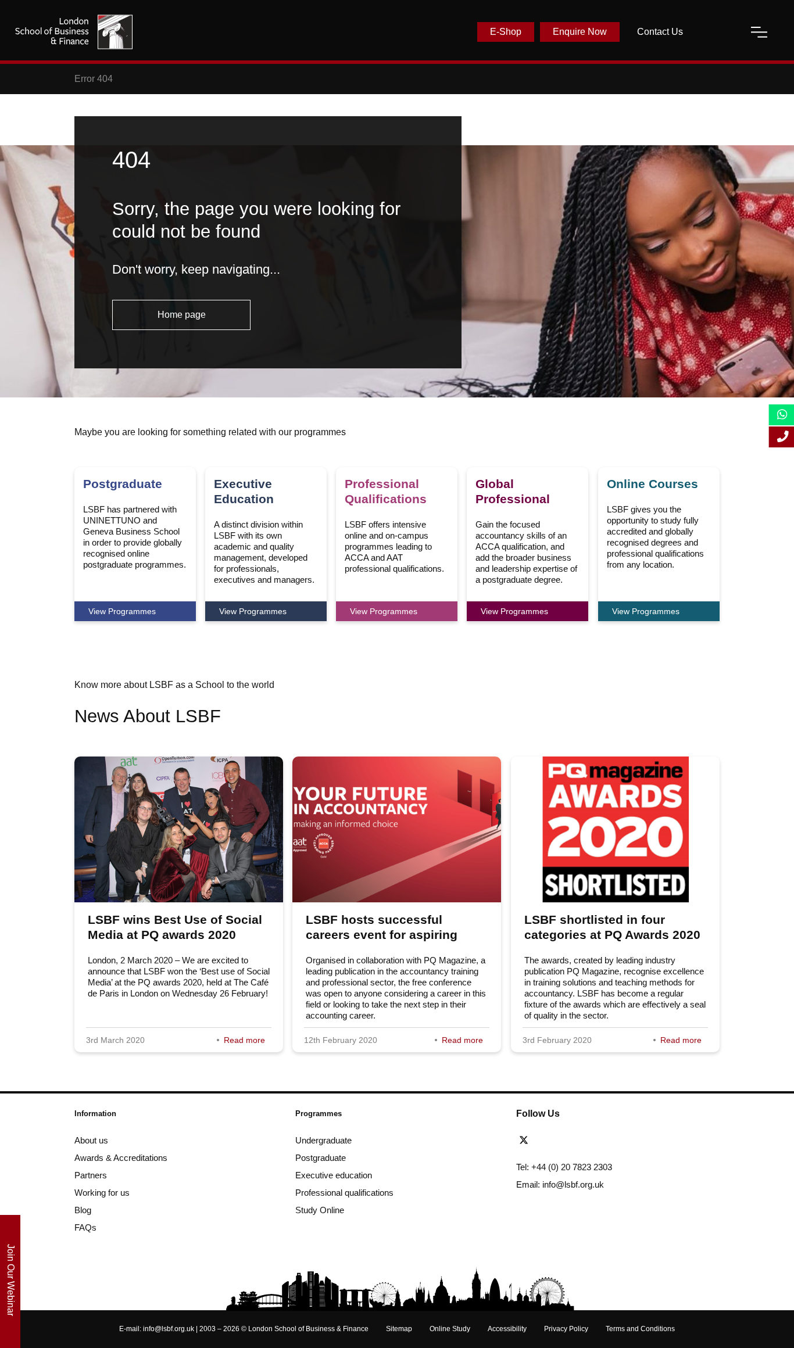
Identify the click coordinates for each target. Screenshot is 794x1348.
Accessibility (507, 1329)
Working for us (102, 1193)
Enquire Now (580, 32)
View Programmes (122, 611)
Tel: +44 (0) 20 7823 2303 (564, 1167)
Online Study (450, 1329)
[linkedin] (568, 1140)
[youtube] (589, 1140)
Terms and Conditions (640, 1329)
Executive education (333, 1175)
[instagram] (607, 1140)
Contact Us (660, 32)
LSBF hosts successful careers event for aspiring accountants (381, 934)
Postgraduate (320, 1158)
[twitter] (526, 1140)
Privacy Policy (566, 1329)
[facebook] (547, 1140)
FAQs (85, 1227)
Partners (90, 1175)
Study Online (319, 1210)
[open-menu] (759, 32)
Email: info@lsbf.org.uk (560, 1184)
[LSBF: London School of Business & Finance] (74, 32)
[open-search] (716, 31)
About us (91, 1140)
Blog (82, 1210)
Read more (244, 1040)
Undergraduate (323, 1140)
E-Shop (505, 32)
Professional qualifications (344, 1193)
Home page (182, 315)
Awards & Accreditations (120, 1158)
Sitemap (399, 1329)
